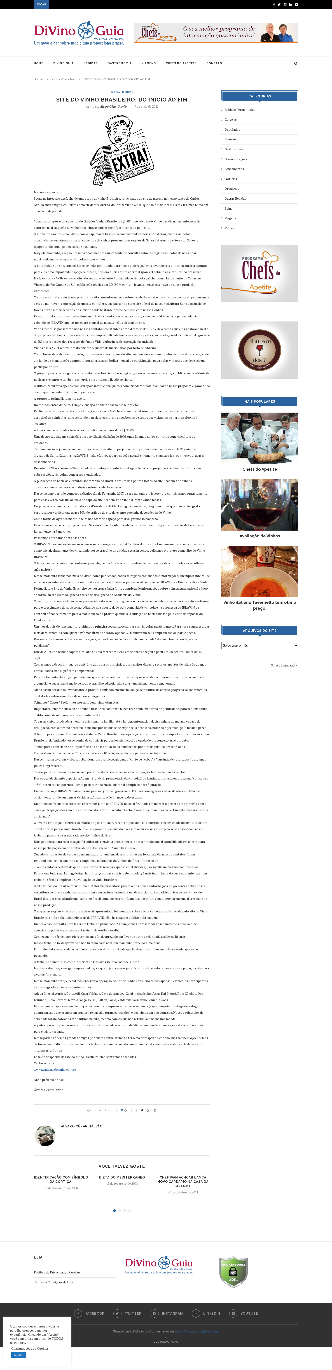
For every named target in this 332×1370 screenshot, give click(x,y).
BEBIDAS (91, 63)
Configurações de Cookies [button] (30, 1348)
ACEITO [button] (18, 1354)
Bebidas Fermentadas (240, 109)
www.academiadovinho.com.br (55, 1069)
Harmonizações (236, 159)
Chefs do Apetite (260, 469)
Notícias (231, 179)
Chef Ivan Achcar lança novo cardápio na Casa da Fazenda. (182, 1182)
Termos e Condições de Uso (53, 1282)
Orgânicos (232, 188)
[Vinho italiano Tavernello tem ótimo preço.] (259, 548)
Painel (229, 208)
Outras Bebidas (63, 79)
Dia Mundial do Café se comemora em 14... (79, 5)
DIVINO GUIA (63, 63)
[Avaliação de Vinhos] (259, 481)
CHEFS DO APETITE (181, 63)
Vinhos (230, 228)
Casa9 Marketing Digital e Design (197, 1331)
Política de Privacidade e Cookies (57, 1272)
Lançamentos (234, 169)
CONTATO (214, 63)
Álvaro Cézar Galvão (113, 106)
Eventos (230, 139)
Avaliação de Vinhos (260, 536)
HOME (38, 63)
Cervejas (231, 119)
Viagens (230, 218)
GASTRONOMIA (120, 63)
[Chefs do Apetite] (259, 415)
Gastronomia (234, 149)
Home (38, 79)
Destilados (232, 129)
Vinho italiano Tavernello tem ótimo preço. (259, 605)
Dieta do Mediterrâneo (122, 1177)
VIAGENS (149, 63)
